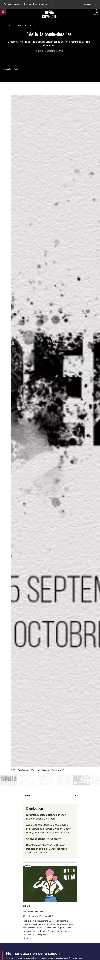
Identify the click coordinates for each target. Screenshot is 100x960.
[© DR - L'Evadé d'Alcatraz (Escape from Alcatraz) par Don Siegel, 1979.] (8, 780)
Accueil (5, 26)
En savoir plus (86, 4)
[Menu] (3, 12)
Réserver (96, 14)
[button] (8, 780)
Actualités (12, 26)
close (96, 3)
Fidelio (16, 69)
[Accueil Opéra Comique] (49, 14)
